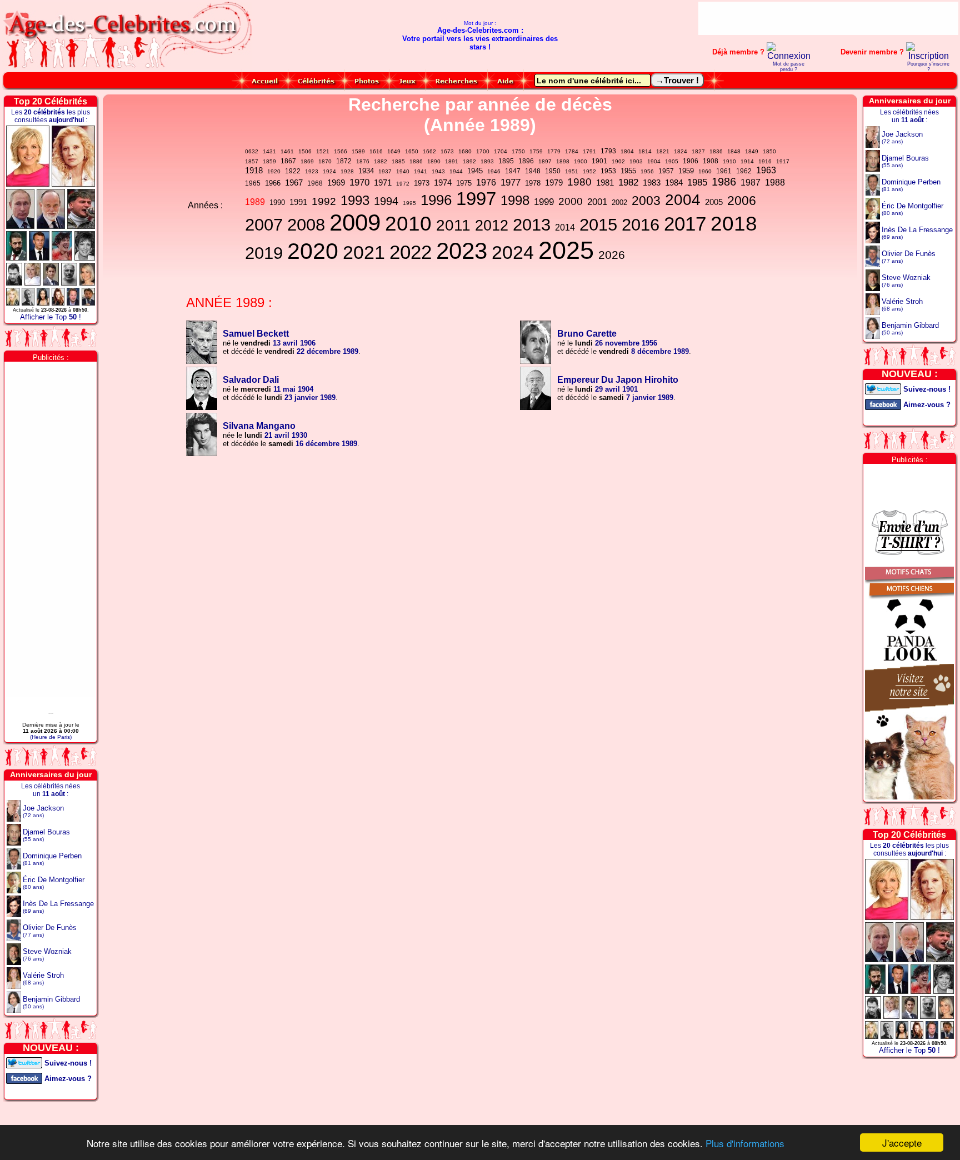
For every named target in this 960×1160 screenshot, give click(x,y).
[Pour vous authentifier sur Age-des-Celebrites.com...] (789, 56)
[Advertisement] (828, 18)
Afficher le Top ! (50, 317)
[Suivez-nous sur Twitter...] (24, 1062)
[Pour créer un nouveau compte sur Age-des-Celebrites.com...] (928, 56)
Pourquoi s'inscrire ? (928, 66)
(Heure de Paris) (51, 737)
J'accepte (902, 1142)
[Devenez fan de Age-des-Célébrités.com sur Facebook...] (24, 1077)
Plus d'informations (745, 1143)
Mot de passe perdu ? (788, 66)
